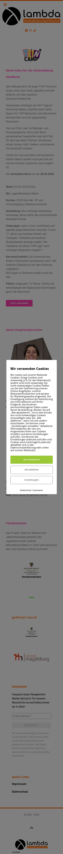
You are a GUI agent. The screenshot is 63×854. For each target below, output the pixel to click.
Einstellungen (31, 479)
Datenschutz (25, 490)
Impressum (38, 490)
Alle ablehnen (32, 469)
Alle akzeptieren (31, 459)
